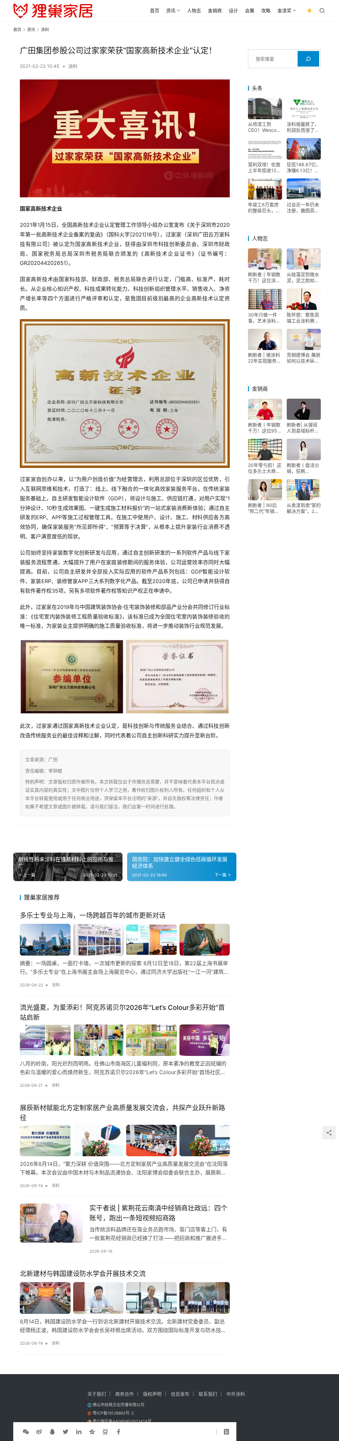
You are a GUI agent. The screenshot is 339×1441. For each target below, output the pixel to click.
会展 (249, 10)
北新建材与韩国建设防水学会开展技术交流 (83, 1274)
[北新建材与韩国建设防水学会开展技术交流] (125, 1298)
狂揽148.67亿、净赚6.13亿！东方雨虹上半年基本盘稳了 (303, 168)
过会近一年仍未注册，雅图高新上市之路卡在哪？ (303, 208)
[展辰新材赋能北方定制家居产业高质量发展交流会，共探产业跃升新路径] (125, 1140)
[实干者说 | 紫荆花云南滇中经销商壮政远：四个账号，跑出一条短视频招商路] (51, 1223)
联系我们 (208, 1394)
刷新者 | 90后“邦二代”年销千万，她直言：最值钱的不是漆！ (264, 508)
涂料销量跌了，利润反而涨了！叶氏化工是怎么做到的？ (303, 127)
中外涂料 (235, 1394)
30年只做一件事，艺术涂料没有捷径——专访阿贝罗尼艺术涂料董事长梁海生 (264, 318)
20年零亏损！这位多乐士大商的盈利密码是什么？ (264, 468)
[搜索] (308, 59)
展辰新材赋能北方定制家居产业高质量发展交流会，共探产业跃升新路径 (122, 1112)
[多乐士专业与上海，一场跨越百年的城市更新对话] (125, 939)
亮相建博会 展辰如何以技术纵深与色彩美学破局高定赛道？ (303, 358)
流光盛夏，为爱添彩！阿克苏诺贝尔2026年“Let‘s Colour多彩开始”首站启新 (122, 1012)
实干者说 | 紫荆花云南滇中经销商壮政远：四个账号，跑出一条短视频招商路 (158, 1213)
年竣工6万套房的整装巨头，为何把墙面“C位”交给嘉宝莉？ (264, 208)
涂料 (72, 66)
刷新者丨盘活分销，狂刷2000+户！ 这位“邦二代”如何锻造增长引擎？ (303, 468)
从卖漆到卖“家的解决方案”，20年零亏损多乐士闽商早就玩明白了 (304, 508)
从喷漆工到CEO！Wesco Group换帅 (262, 127)
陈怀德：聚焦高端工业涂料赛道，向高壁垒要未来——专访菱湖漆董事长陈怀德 (303, 318)
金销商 (215, 10)
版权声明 (152, 1394)
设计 (233, 10)
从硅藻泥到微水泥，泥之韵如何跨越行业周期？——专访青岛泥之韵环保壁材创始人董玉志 (303, 277)
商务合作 (124, 1394)
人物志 (194, 10)
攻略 (265, 10)
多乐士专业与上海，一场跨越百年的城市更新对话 (93, 915)
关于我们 (96, 1394)
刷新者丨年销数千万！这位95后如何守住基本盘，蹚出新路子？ (265, 428)
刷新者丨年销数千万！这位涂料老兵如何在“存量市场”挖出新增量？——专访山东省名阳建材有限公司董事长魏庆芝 (265, 277)
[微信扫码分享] (26, 1432)
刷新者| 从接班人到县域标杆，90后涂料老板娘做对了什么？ (303, 428)
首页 (154, 10)
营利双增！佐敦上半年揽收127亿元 (264, 168)
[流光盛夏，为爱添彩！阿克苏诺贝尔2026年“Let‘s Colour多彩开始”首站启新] (125, 1040)
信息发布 (180, 1394)
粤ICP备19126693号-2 (113, 1413)
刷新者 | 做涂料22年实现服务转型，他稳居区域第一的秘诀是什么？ (264, 358)
